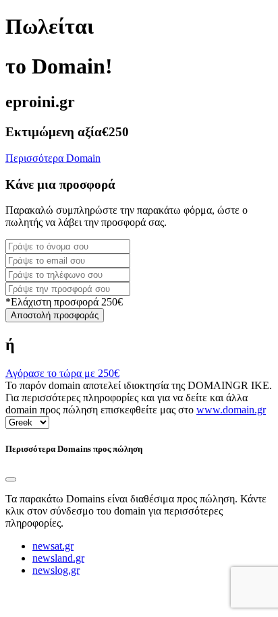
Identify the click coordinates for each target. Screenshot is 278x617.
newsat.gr (53, 546)
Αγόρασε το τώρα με (62, 373)
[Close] (10, 479)
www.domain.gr (231, 409)
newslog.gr (56, 570)
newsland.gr (58, 558)
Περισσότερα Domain (53, 158)
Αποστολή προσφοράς (55, 315)
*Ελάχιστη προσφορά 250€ (64, 301)
